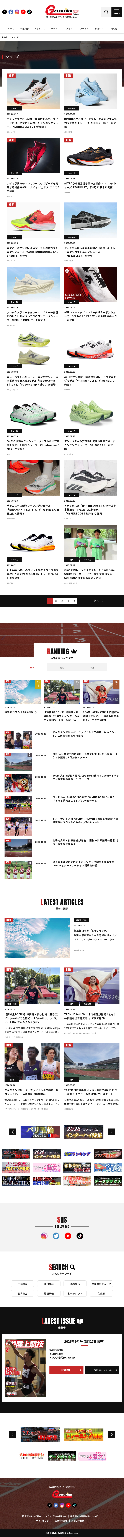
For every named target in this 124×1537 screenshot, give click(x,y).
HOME (4, 37)
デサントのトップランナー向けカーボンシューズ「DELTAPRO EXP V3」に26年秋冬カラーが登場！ (90, 316)
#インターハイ (10, 1037)
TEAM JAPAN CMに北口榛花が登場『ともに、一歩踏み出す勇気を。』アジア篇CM (101, 716)
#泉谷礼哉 (19, 1037)
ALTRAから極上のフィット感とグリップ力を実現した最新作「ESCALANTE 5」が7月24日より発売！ (33, 574)
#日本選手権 (68, 1109)
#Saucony (11, 519)
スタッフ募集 (61, 1521)
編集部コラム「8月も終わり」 (22, 712)
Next (111, 1131)
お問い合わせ (77, 1521)
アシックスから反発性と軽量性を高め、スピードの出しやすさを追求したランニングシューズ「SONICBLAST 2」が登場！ (32, 123)
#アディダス (68, 519)
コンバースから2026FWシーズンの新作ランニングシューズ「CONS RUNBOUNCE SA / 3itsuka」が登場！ (32, 252)
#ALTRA (67, 192)
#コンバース (11, 261)
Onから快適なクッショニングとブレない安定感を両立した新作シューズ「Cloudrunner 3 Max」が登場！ (33, 445)
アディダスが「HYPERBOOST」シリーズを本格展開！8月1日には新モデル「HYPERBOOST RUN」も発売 (90, 510)
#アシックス (11, 132)
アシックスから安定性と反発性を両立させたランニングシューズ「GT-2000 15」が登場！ (90, 445)
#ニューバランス (12, 390)
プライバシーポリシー (55, 1516)
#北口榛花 (67, 1033)
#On (8, 454)
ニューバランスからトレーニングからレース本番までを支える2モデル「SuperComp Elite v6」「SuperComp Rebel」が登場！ (32, 381)
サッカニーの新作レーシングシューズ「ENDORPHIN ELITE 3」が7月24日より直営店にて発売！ (33, 510)
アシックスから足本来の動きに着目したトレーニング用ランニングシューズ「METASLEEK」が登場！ (90, 252)
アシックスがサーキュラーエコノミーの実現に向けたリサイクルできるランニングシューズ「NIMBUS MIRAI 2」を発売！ (32, 316)
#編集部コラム (79, 950)
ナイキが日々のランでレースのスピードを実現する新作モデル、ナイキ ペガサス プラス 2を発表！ (33, 187)
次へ (96, 601)
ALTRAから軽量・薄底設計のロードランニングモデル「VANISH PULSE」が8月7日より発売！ (90, 381)
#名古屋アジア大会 (89, 1033)
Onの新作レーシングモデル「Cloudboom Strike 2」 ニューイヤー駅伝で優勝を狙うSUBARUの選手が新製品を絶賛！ (89, 574)
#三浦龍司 (44, 1109)
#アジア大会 (77, 1033)
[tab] (32, 667)
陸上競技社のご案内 (31, 1516)
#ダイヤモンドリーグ (12, 1109)
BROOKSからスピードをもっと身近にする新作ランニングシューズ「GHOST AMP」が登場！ (90, 123)
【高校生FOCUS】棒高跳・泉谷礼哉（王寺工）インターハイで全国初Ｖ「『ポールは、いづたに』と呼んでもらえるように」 (62, 720)
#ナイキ (9, 196)
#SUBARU (73, 583)
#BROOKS (68, 132)
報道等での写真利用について (84, 1516)
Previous (12, 1131)
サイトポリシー (43, 1521)
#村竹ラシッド (34, 1109)
